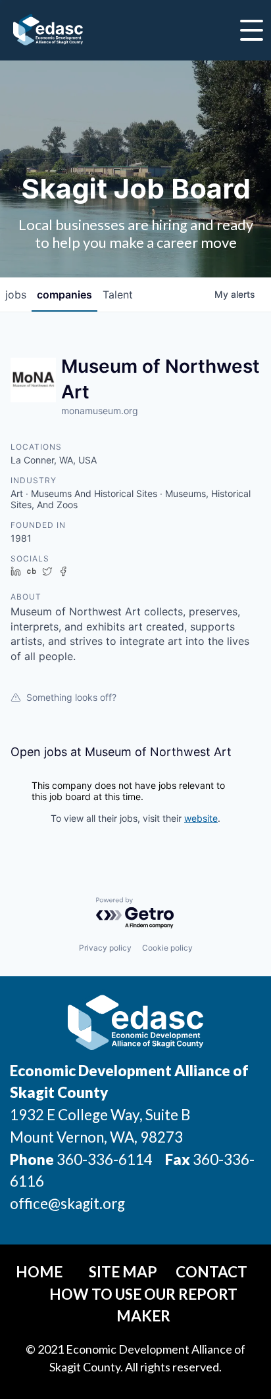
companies (64, 294)
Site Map (123, 1272)
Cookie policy (167, 948)
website (201, 818)
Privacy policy (105, 948)
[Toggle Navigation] (251, 30)
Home (39, 1272)
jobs (15, 294)
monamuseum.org (99, 410)
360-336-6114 (104, 1159)
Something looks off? (71, 697)
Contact (211, 1272)
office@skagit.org (67, 1203)
